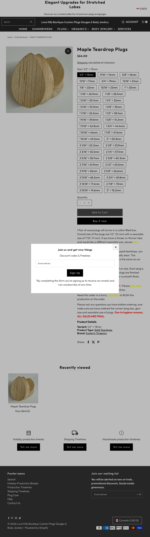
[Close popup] (115, 247)
